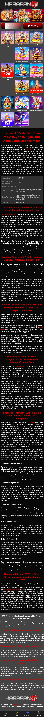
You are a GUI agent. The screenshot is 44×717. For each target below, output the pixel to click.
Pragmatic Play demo (13, 590)
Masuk (33, 26)
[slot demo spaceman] (22, 119)
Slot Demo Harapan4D (8, 214)
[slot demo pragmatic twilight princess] (36, 53)
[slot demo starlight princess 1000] (36, 102)
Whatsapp (27, 715)
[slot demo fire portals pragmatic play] (7, 102)
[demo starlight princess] (22, 102)
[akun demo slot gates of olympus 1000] (36, 37)
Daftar (11, 26)
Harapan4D (18, 704)
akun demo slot (26, 270)
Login (5, 715)
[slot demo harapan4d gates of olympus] (22, 37)
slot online (30, 422)
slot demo (29, 149)
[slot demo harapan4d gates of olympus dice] (7, 37)
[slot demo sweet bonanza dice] (22, 53)
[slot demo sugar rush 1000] (7, 119)
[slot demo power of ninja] (36, 86)
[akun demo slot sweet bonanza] (36, 70)
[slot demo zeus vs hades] (22, 70)
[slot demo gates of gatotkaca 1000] (7, 70)
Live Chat (39, 715)
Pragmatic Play (20, 366)
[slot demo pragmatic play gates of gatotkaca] (22, 86)
